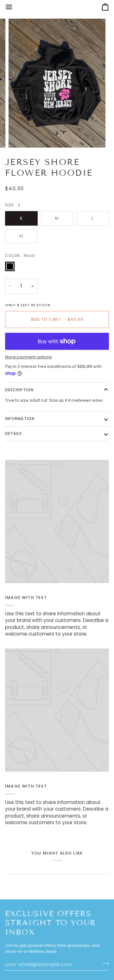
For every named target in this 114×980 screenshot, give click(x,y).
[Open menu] (14, 7)
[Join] (103, 964)
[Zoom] (20, 135)
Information (20, 418)
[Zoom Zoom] (57, 83)
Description (19, 390)
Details (13, 433)
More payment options (28, 357)
